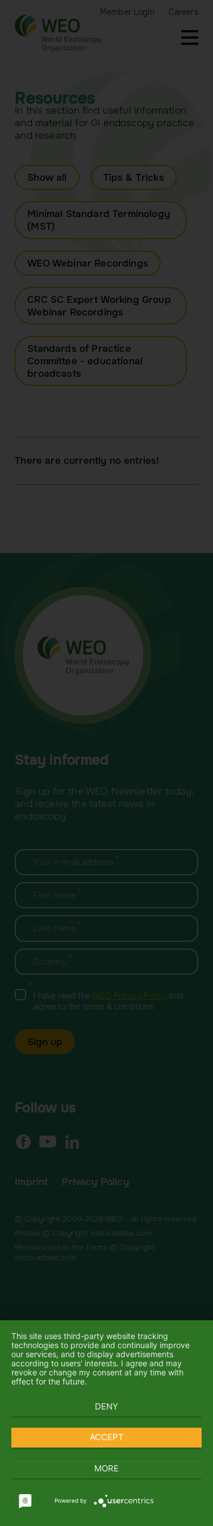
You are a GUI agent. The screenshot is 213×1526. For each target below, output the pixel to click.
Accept (107, 1437)
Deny (106, 1406)
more (106, 1468)
